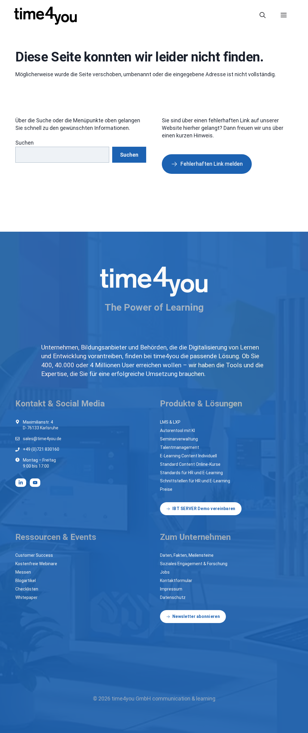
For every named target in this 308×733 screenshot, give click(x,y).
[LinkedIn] (20, 482)
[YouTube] (35, 482)
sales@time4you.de (42, 438)
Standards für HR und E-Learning (191, 472)
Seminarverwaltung (179, 439)
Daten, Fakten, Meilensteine (187, 555)
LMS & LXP (170, 422)
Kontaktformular (176, 580)
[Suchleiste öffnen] (265, 15)
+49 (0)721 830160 (41, 449)
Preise (166, 489)
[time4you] (48, 15)
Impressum (171, 589)
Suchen (24, 142)
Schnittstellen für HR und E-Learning (195, 480)
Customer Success (34, 555)
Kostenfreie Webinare (36, 563)
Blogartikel (25, 580)
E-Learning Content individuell (188, 455)
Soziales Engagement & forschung (193, 563)
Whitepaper (26, 597)
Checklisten (26, 589)
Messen (23, 572)
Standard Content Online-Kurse (190, 464)
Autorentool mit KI (177, 430)
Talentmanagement (179, 447)
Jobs (165, 572)
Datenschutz (173, 597)
